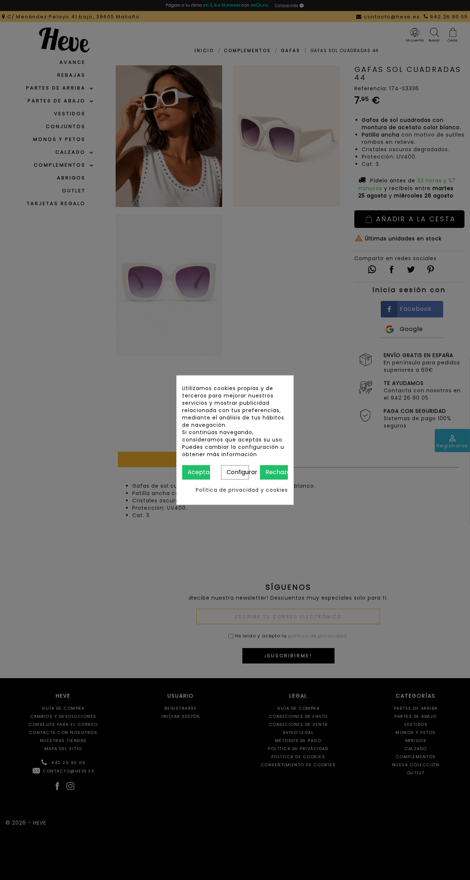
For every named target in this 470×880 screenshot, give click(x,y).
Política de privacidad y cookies (242, 489)
